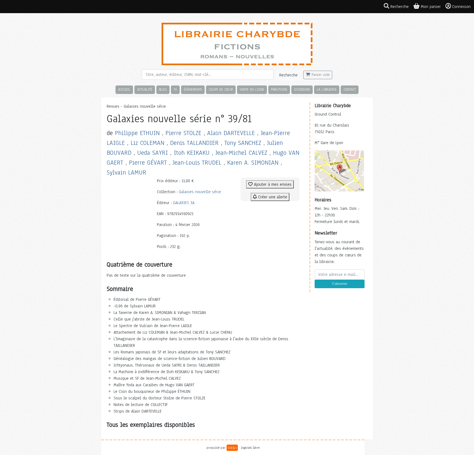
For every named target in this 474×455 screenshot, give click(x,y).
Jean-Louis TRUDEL (197, 162)
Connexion (461, 6)
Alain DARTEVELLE (231, 133)
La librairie (327, 89)
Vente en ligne (252, 89)
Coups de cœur (221, 89)
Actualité (144, 89)
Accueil (124, 89)
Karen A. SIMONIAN (252, 162)
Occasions (302, 89)
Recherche (288, 75)
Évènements (193, 89)
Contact (349, 89)
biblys (232, 447)
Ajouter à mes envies (272, 184)
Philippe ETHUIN (137, 133)
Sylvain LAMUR (126, 172)
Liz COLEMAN (147, 143)
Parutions (279, 89)
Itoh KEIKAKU (192, 152)
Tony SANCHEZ (242, 143)
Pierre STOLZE (183, 133)
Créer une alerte (272, 197)
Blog (163, 89)
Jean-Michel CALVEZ (241, 152)
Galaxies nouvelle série (200, 191)
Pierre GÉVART (148, 162)
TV (175, 89)
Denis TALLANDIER (194, 143)
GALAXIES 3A (183, 202)
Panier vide (320, 74)
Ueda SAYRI (152, 152)
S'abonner (339, 283)
